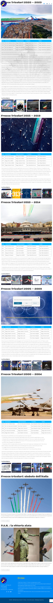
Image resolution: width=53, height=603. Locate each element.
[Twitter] (51, 4)
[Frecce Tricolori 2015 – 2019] (26, 134)
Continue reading (5, 520)
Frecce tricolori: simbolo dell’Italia (24, 476)
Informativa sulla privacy (28, 305)
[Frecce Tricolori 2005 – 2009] (26, 307)
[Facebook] (47, 4)
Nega (26, 303)
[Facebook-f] (6, 591)
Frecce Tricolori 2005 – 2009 (21, 288)
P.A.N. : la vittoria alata (16, 525)
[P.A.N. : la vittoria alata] (26, 544)
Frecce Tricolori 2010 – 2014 (20, 202)
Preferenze (35, 303)
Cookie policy (23, 305)
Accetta (18, 303)
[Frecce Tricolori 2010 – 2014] (26, 222)
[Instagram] (49, 4)
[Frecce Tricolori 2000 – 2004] (26, 397)
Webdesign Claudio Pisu (39, 599)
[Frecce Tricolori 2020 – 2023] (26, 21)
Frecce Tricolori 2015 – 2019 (20, 115)
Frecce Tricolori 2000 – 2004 (21, 374)
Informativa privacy (4, 589)
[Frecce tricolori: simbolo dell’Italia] (26, 495)
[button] (38, 297)
